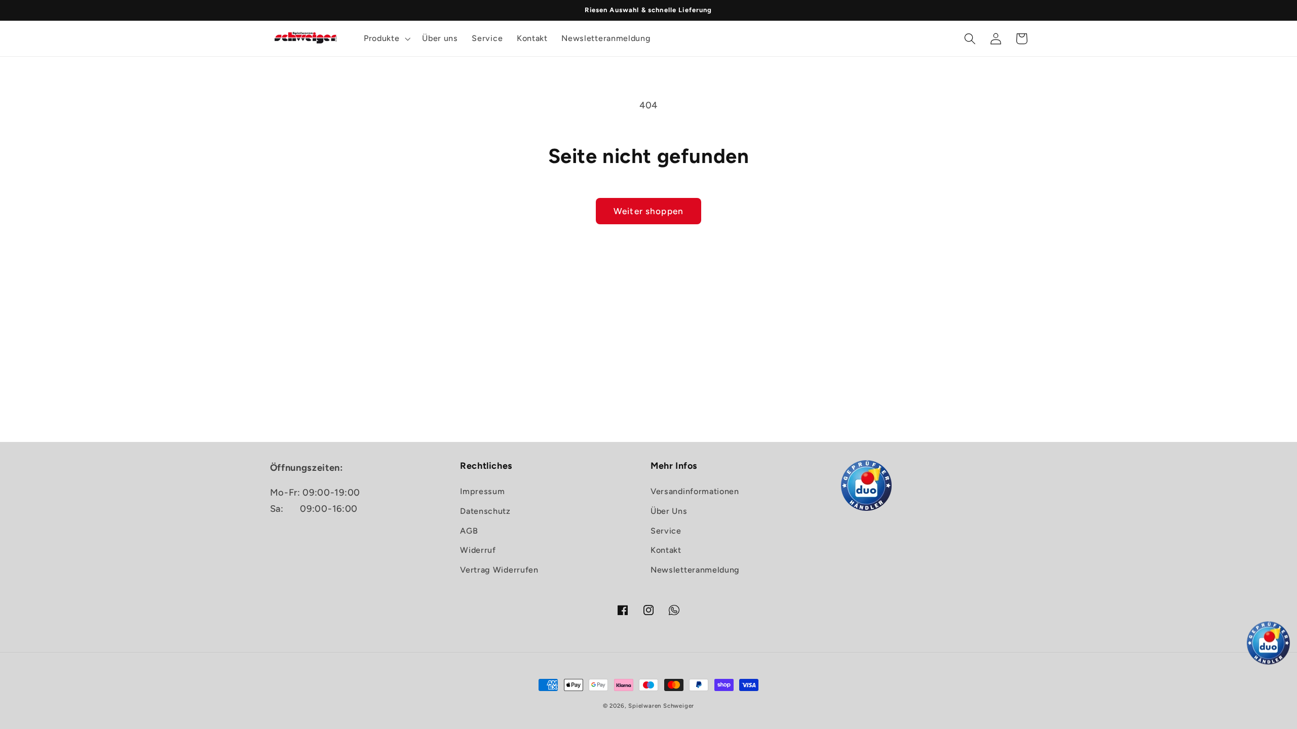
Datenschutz (485, 511)
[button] (386, 38)
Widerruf (478, 550)
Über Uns (669, 511)
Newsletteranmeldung (695, 570)
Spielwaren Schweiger (661, 705)
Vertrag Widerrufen (499, 570)
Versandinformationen (695, 491)
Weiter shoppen (648, 211)
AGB (469, 531)
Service (666, 531)
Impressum (482, 491)
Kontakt (666, 550)
